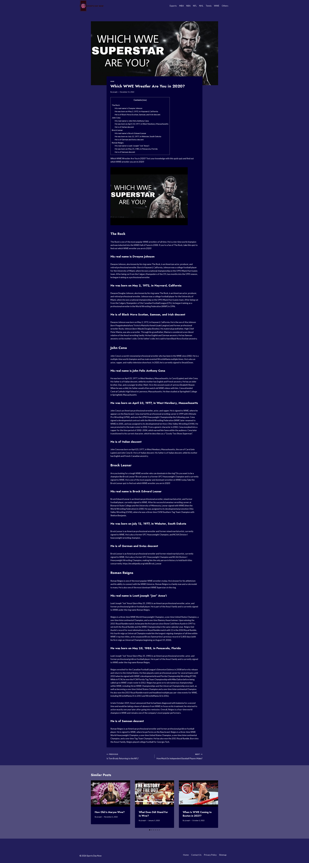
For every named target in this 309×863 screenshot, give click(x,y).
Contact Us (196, 855)
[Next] (214, 804)
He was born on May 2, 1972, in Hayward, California (136, 111)
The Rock (116, 105)
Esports (173, 5)
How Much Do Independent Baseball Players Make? (179, 756)
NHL (201, 5)
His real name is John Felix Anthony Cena (132, 121)
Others (225, 5)
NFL (195, 5)
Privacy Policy (210, 855)
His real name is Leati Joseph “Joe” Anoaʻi (132, 145)
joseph (115, 92)
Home (186, 855)
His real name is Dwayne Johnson (128, 108)
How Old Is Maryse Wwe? (110, 812)
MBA (181, 5)
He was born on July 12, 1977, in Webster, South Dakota (138, 136)
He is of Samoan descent (125, 152)
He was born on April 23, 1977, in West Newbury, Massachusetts (141, 124)
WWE (216, 5)
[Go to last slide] (95, 804)
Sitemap (222, 855)
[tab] (149, 830)
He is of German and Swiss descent (129, 139)
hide (144, 100)
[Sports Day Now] (92, 6)
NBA (188, 5)
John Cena (116, 117)
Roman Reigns (118, 142)
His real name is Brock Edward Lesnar (130, 133)
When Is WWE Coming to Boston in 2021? (197, 814)
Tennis (209, 5)
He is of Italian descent (124, 127)
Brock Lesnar (117, 130)
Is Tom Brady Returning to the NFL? (123, 756)
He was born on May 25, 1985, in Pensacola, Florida (136, 149)
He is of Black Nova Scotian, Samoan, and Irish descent (137, 114)
